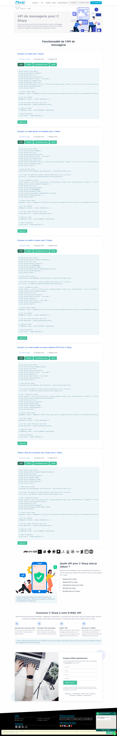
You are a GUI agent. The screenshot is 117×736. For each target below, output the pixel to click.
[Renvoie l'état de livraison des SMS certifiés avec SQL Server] (63, 551)
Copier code (22, 122)
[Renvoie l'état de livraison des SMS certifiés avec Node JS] (72, 551)
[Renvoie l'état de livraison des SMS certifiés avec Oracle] (68, 551)
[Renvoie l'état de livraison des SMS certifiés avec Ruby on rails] (44, 551)
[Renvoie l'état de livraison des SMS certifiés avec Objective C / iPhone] (58, 551)
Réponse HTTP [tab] (53, 59)
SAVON (53, 64)
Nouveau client (84, 2)
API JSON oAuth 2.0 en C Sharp (71, 591)
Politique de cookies (13, 732)
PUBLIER (28, 64)
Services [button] (35, 2)
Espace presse (19, 720)
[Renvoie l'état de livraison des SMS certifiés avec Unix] (40, 551)
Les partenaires (62, 2)
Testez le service (69, 682)
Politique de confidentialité (44, 718)
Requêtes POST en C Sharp (70, 582)
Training (48, 2)
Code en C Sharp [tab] (25, 59)
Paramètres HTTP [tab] (39, 59)
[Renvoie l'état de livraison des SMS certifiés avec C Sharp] (35, 551)
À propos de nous (20, 718)
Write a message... (106, 730)
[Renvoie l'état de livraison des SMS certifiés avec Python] (49, 551)
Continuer (110, 732)
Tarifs (54, 2)
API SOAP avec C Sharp (69, 588)
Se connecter (96, 2)
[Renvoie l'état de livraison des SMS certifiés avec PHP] (26, 551)
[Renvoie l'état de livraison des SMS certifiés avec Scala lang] (82, 551)
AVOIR (21, 64)
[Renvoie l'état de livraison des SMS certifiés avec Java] (30, 551)
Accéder (73, 2)
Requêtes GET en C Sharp (70, 579)
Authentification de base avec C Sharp (73, 585)
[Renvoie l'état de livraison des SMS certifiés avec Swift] (86, 551)
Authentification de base (41, 64)
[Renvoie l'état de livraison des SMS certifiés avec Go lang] (77, 551)
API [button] (42, 2)
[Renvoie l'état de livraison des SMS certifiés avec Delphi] (91, 551)
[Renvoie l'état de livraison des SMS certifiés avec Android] (54, 551)
